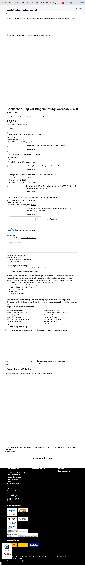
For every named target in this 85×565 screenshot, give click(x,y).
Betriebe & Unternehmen (22, 259)
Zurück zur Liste (11, 18)
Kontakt (34, 484)
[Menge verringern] (8, 218)
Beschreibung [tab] (34, 267)
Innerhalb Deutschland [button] (28, 238)
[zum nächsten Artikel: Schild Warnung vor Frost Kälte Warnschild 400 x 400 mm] (11, 22)
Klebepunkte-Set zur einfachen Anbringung (22, 197)
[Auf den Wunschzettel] (8, 247)
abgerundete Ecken (14, 134)
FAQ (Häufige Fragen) (39, 481)
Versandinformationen (39, 477)
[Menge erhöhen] (37, 223)
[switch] (7, 557)
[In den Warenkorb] (8, 29)
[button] (70, 8)
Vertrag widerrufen (15, 551)
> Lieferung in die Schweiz (41, 479)
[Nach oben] (1, 563)
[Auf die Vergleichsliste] (12, 247)
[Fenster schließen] (8, 32)
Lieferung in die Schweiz (74, 3)
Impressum (60, 484)
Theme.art (69, 556)
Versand (24, 124)
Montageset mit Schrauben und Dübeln (21, 175)
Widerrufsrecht (61, 481)
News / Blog (36, 475)
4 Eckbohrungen (13, 154)
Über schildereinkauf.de (40, 472)
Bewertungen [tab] (47, 267)
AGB (58, 477)
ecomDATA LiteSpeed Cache (41, 561)
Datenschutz (60, 475)
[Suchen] (81, 13)
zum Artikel (31, 149)
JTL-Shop (18, 561)
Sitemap (59, 479)
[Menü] (10, 544)
